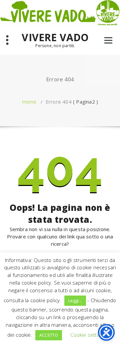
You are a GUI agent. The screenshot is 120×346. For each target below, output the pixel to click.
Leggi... (75, 300)
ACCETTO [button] (48, 335)
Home (29, 101)
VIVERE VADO (55, 37)
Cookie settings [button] (88, 334)
